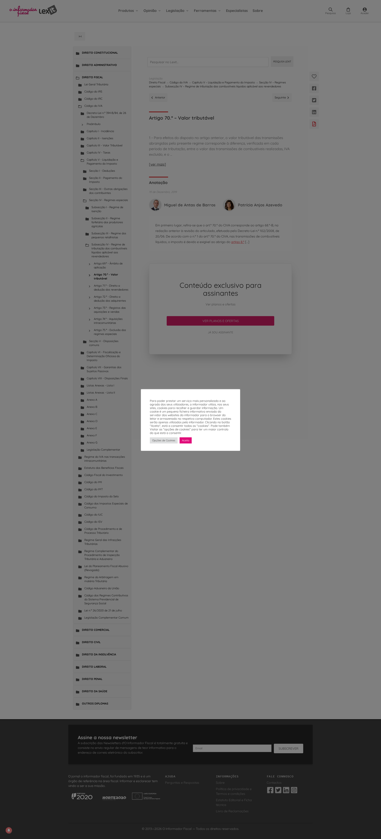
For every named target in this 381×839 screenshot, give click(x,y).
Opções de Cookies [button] (163, 440)
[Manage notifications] (9, 830)
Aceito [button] (185, 440)
